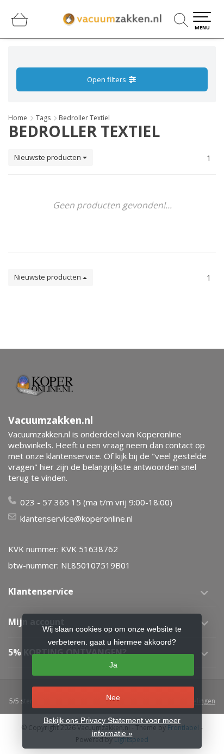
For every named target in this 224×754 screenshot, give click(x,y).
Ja (113, 664)
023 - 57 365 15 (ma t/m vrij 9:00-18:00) (96, 502)
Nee (113, 697)
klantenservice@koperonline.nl (76, 518)
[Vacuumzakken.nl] (112, 19)
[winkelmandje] (19, 24)
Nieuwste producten (48, 157)
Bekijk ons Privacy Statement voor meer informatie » (112, 727)
